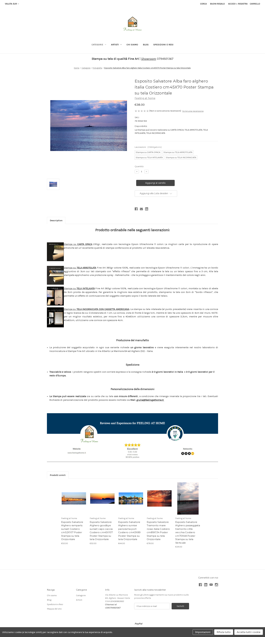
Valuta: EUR (11, 3)
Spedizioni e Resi (163, 44)
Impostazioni (202, 632)
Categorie (97, 44)
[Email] (141, 209)
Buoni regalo (217, 3)
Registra (243, 3)
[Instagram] (216, 584)
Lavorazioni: (148, 147)
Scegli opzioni (74, 502)
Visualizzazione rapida (73, 495)
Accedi (232, 3)
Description (56, 220)
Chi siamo (132, 44)
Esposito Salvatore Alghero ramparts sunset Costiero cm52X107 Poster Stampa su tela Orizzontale (72, 531)
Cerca (203, 3)
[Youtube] (211, 584)
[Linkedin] (146, 209)
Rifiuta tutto (224, 632)
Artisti (115, 44)
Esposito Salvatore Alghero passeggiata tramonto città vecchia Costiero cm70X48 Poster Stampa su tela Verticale (187, 532)
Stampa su (78, 244)
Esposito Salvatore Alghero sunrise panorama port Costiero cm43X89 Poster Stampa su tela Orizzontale (129, 531)
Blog (145, 44)
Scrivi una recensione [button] (193, 111)
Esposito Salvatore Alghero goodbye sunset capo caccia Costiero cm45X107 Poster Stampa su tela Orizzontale (101, 531)
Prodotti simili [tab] (58, 475)
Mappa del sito (54, 609)
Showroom (148, 59)
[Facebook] (136, 209)
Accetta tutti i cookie (248, 632)
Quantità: (139, 166)
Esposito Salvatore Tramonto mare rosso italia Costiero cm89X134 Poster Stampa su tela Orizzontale (158, 531)
